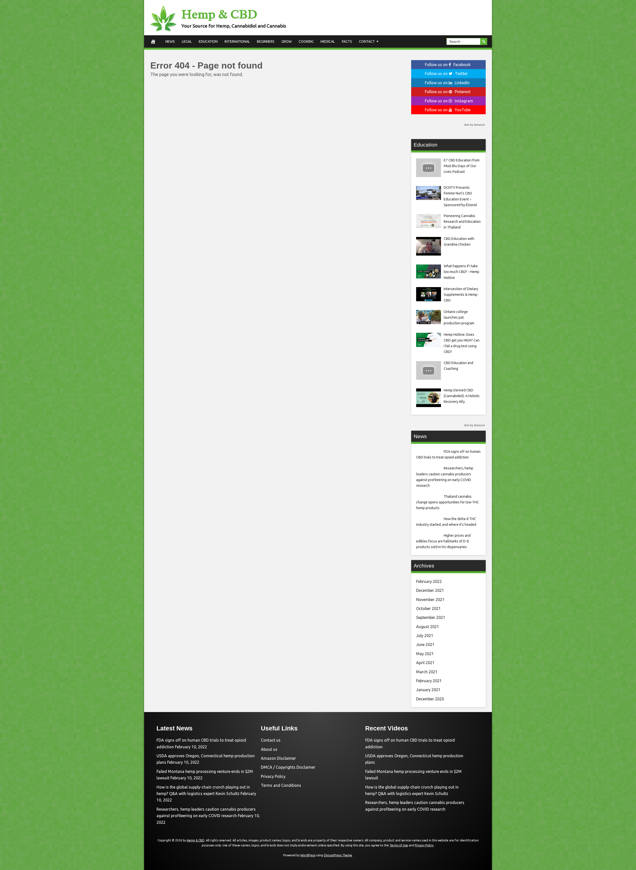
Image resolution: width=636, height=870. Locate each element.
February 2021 (429, 681)
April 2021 (425, 662)
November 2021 (430, 599)
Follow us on (448, 64)
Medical (327, 41)
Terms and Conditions (281, 785)
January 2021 (428, 689)
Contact (367, 41)
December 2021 (430, 590)
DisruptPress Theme (338, 855)
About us (269, 749)
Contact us (270, 740)
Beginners (266, 41)
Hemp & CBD (219, 14)
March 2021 (426, 672)
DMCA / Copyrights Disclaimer (288, 767)
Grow (286, 41)
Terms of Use (399, 845)
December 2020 (430, 699)
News (170, 41)
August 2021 (427, 626)
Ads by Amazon (474, 124)
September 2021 (430, 617)
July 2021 (424, 635)
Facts (347, 41)
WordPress (307, 855)
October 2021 (428, 608)
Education (208, 41)
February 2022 (429, 581)
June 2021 (425, 644)
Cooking (306, 41)
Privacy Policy (273, 776)
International (237, 41)
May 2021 (425, 653)
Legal (187, 41)
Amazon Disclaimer (278, 758)
